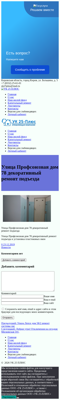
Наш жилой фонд (17, 100)
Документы (14, 105)
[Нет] (17, 397)
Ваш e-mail (49, 299)
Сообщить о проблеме (30, 69)
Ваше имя (49, 296)
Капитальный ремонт (19, 103)
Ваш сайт (49, 303)
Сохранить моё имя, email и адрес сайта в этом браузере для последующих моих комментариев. (28, 310)
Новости (6, 247)
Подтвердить (9, 397)
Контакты (13, 108)
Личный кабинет (17, 114)
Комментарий (8, 293)
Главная (12, 94)
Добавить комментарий (14, 260)
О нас (11, 97)
